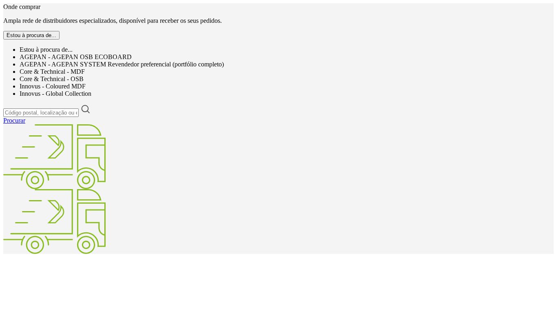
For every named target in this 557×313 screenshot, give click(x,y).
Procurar (14, 120)
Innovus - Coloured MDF (53, 86)
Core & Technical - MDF (52, 71)
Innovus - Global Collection (55, 93)
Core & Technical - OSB (52, 78)
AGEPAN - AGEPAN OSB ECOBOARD (76, 56)
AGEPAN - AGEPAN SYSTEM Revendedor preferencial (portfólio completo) (122, 64)
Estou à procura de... (46, 49)
